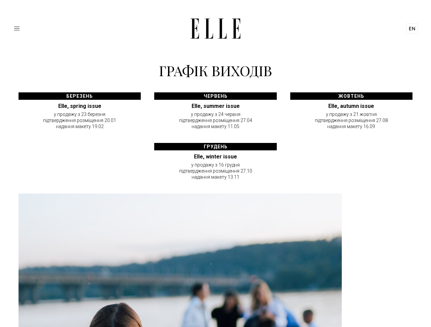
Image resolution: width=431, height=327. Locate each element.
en (412, 28)
